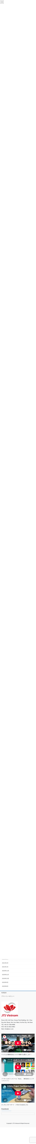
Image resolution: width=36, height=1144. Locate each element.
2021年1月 (5, 967)
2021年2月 (5, 963)
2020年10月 (5, 978)
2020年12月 (5, 970)
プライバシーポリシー (7, 996)
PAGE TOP (33, 1108)
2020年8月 (5, 986)
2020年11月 (5, 974)
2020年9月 (5, 982)
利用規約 (4, 992)
